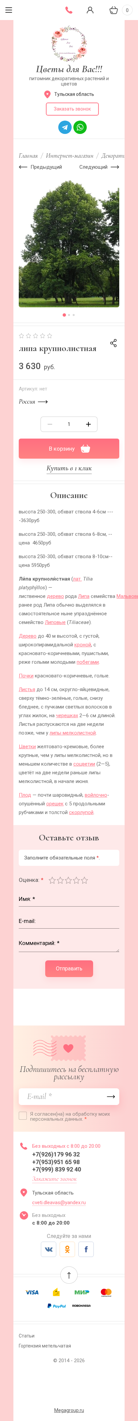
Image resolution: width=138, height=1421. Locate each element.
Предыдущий (46, 167)
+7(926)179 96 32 (57, 1154)
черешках (67, 716)
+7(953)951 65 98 (56, 1161)
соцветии (84, 764)
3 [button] (74, 315)
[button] (69, 1275)
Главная (28, 155)
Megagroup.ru (69, 1410)
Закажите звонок (54, 1179)
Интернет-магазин (69, 155)
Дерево (28, 636)
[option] (69, 243)
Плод (25, 795)
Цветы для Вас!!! (69, 69)
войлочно (96, 795)
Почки (26, 676)
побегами (88, 662)
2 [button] (69, 315)
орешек (55, 804)
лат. (77, 579)
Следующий (93, 167)
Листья (27, 689)
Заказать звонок (72, 109)
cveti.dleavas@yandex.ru (59, 1203)
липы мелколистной (73, 733)
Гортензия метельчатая (45, 1346)
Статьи (26, 1335)
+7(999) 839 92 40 (56, 1169)
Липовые (55, 622)
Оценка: (31, 880)
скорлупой (81, 812)
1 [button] (64, 315)
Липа (83, 596)
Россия (27, 402)
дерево (55, 596)
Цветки (27, 747)
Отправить (69, 968)
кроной (82, 645)
